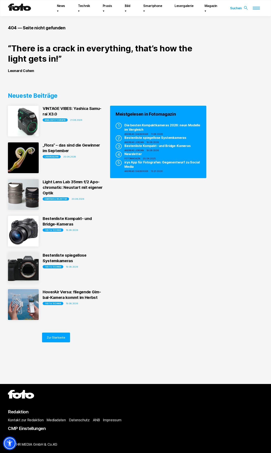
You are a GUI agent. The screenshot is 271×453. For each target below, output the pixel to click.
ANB (96, 420)
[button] (9, 443)
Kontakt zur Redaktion (25, 420)
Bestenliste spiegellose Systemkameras (155, 138)
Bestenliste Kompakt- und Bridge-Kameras (157, 146)
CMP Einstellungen (27, 428)
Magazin (211, 6)
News (61, 6)
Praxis (107, 6)
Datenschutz (79, 420)
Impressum (112, 420)
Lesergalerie (184, 6)
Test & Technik (53, 230)
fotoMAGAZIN (132, 158)
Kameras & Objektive (56, 199)
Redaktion (18, 411)
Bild (127, 6)
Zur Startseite (56, 337)
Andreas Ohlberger (136, 134)
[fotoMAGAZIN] (19, 9)
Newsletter (133, 154)
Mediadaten (56, 420)
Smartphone (152, 6)
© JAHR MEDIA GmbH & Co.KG (32, 444)
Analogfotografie (55, 120)
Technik (84, 6)
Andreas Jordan (134, 142)
